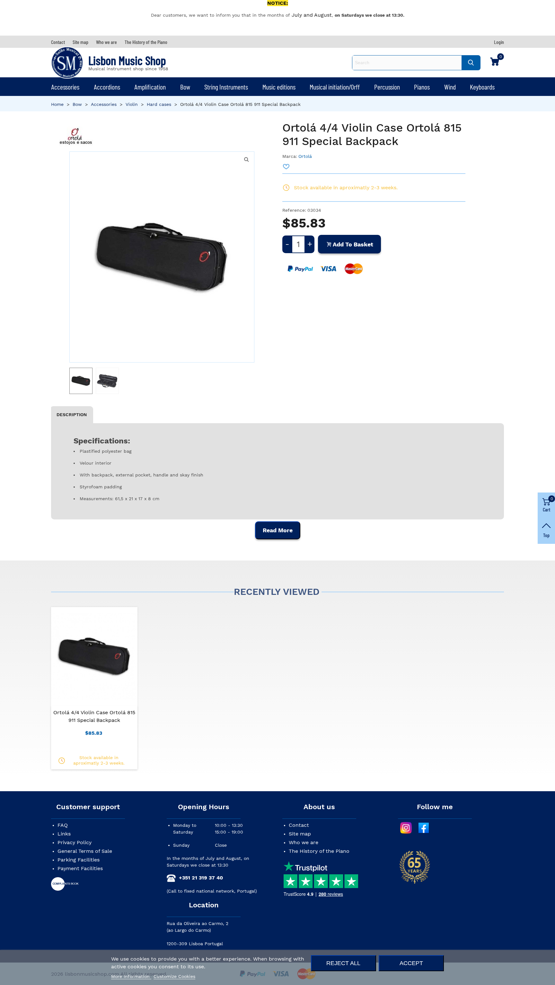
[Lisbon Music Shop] (67, 63)
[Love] (286, 166)
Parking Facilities (78, 860)
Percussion (387, 86)
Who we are (303, 842)
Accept (411, 963)
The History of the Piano (319, 851)
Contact (299, 825)
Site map (300, 834)
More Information (131, 976)
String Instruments (226, 86)
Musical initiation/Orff (335, 86)
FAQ (62, 825)
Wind (450, 86)
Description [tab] (72, 414)
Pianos (422, 86)
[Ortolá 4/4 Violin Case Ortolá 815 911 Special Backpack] (246, 159)
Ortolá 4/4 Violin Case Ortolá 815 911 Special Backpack (94, 716)
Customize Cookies (174, 976)
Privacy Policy (74, 842)
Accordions (107, 86)
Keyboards (482, 86)
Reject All (343, 963)
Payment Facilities (80, 868)
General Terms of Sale (84, 851)
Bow (185, 86)
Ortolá (305, 156)
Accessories (65, 86)
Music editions (278, 86)
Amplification (150, 86)
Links (64, 834)
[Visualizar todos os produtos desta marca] (76, 136)
